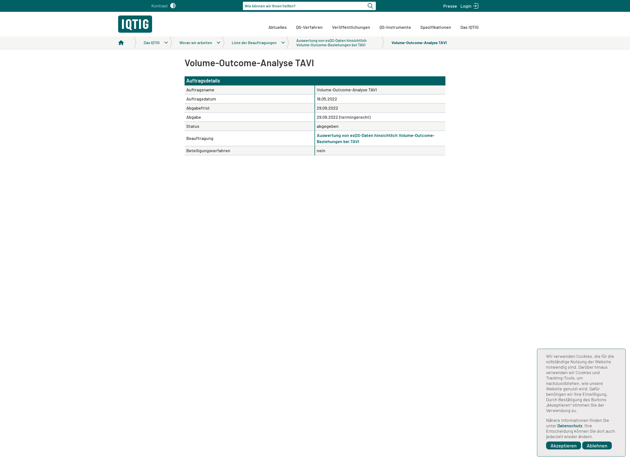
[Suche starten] (371, 6)
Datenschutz (569, 425)
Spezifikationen (435, 27)
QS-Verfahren (309, 27)
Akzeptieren (564, 445)
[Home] (127, 42)
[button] (450, 6)
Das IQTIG (469, 27)
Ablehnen (597, 445)
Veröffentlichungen (351, 27)
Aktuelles (277, 27)
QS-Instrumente (395, 27)
